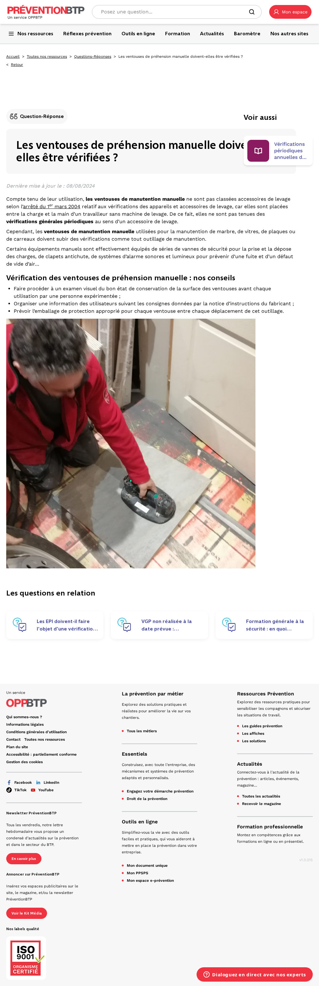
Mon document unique (147, 865)
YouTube (46, 790)
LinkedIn (51, 782)
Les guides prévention (262, 726)
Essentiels (134, 754)
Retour (17, 64)
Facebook (23, 782)
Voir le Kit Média (27, 913)
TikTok (20, 790)
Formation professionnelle (270, 827)
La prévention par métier (152, 694)
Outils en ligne (140, 822)
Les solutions (254, 741)
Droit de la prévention (147, 799)
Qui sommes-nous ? (24, 717)
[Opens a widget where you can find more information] (255, 975)
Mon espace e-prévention (150, 880)
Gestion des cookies (24, 762)
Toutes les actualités (261, 796)
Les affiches (253, 733)
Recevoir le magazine (261, 804)
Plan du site (17, 747)
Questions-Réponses (92, 56)
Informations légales (25, 724)
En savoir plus (24, 858)
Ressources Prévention (265, 694)
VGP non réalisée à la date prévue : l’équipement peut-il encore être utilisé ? (166, 625)
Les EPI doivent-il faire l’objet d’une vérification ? (66, 625)
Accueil (13, 56)
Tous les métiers (142, 731)
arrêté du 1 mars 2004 (51, 206)
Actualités (249, 764)
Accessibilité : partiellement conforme (41, 754)
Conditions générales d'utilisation (36, 732)
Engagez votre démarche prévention (160, 791)
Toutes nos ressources (47, 56)
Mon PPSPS (137, 873)
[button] (290, 12)
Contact (13, 739)
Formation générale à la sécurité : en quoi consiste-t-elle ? (275, 625)
